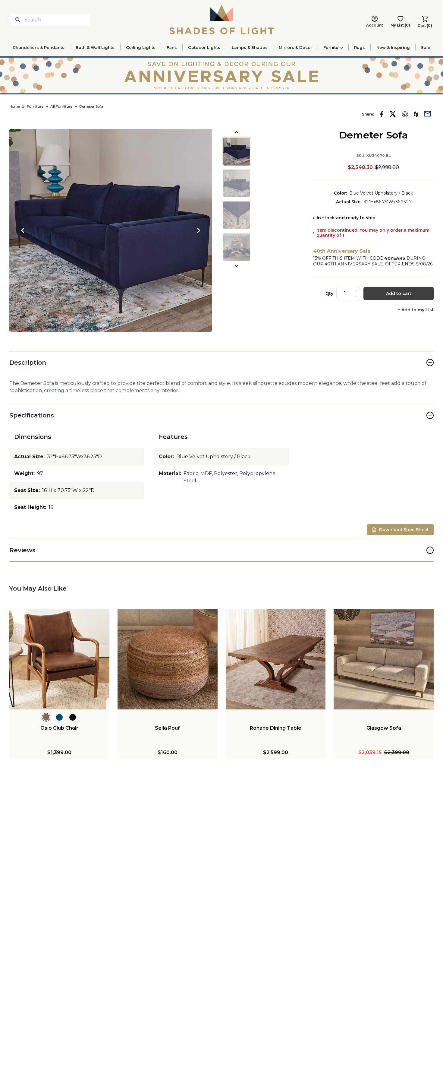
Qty (329, 293)
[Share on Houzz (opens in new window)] (416, 114)
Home (14, 106)
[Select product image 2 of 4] (236, 183)
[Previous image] (22, 230)
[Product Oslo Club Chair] (59, 659)
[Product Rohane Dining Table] (276, 659)
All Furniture (61, 106)
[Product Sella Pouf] (168, 659)
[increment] (355, 290)
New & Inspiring (393, 47)
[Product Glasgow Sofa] (384, 659)
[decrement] (355, 296)
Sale (425, 47)
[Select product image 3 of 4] (236, 215)
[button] (110, 230)
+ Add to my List (416, 309)
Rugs (359, 47)
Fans (172, 47)
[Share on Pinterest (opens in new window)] (405, 114)
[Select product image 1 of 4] (236, 151)
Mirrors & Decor (295, 47)
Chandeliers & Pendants (38, 47)
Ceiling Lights (141, 47)
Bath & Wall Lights (95, 47)
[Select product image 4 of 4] (236, 247)
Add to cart (398, 293)
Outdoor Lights (204, 47)
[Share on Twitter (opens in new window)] (392, 114)
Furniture (333, 47)
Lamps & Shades (250, 47)
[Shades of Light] (221, 19)
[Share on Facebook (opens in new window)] (381, 114)
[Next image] (198, 230)
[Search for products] (19, 19)
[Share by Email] (427, 113)
